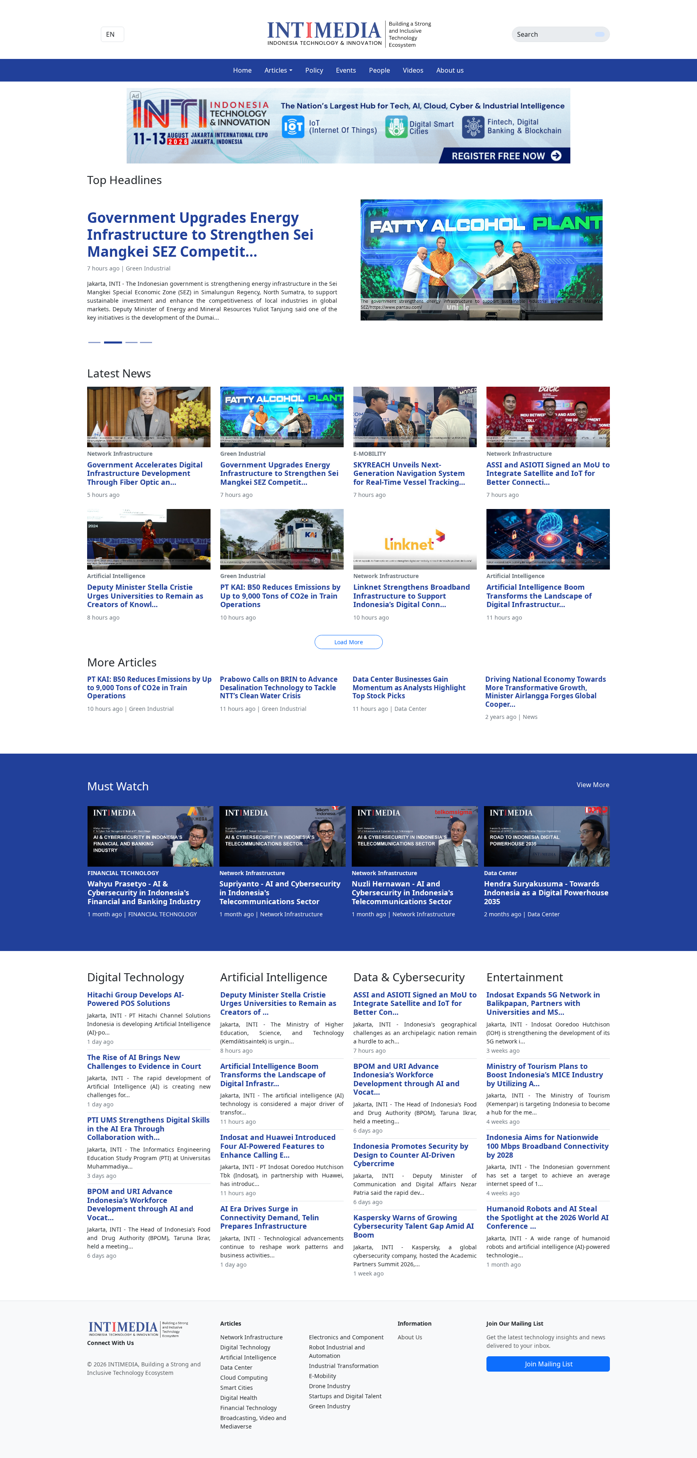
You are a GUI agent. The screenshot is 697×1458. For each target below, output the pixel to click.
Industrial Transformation (344, 1366)
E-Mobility (322, 1376)
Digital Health (238, 1397)
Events (346, 70)
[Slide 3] (128, 342)
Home (242, 70)
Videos (413, 70)
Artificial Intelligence (248, 1357)
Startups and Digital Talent (345, 1396)
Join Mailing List (549, 1364)
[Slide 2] (109, 342)
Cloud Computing (244, 1377)
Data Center (236, 1367)
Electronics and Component (346, 1337)
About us (450, 70)
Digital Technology (245, 1347)
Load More (348, 642)
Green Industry (329, 1406)
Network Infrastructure (251, 1337)
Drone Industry (329, 1386)
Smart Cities (236, 1387)
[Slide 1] (94, 342)
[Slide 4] (146, 342)
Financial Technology (248, 1408)
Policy (314, 70)
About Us (410, 1337)
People (379, 70)
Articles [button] (276, 70)
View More (593, 784)
